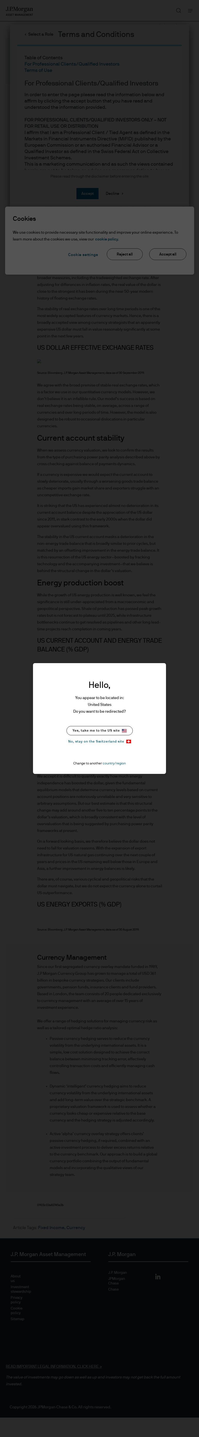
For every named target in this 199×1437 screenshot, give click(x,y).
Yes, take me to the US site (96, 730)
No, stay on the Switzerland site (96, 741)
